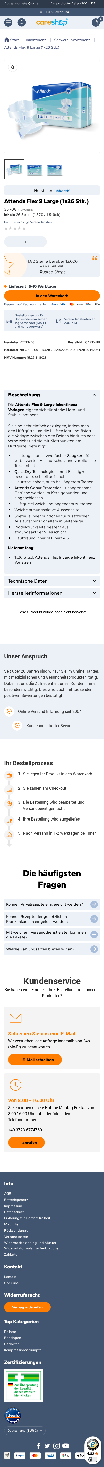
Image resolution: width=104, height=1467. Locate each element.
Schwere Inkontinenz (72, 40)
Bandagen (12, 1338)
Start (14, 40)
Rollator (10, 1331)
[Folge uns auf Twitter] (47, 1446)
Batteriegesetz (16, 1200)
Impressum (13, 1206)
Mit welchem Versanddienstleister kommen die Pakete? (46, 934)
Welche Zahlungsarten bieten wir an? (40, 949)
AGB (7, 1193)
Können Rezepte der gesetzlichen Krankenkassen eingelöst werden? (37, 919)
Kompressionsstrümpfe (23, 1350)
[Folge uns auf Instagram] (56, 1446)
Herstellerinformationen (35, 593)
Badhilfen (12, 1344)
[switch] (92, 1459)
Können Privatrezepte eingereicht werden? (44, 904)
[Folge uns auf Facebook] (38, 1446)
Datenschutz (14, 1212)
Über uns (11, 1283)
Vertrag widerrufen (27, 1307)
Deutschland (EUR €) (22, 1430)
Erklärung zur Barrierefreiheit (27, 1218)
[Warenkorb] (96, 22)
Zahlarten (11, 1254)
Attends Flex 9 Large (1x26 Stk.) (31, 47)
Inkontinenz (36, 40)
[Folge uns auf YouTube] (65, 1446)
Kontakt (10, 1277)
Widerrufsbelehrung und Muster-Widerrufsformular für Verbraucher (32, 1245)
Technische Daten (28, 581)
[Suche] (21, 22)
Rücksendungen (17, 1230)
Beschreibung (24, 395)
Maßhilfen (12, 1224)
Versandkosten (16, 1237)
